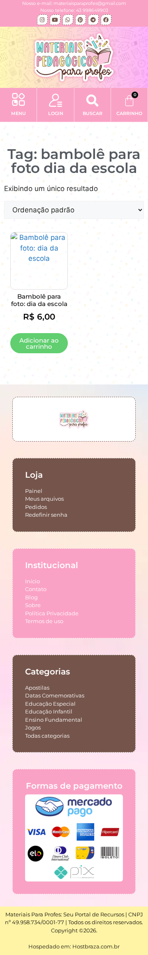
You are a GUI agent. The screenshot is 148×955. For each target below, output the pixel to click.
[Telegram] (93, 19)
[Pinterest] (80, 19)
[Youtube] (55, 19)
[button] (18, 100)
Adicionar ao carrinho (39, 343)
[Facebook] (106, 19)
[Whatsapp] (67, 19)
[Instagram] (42, 19)
